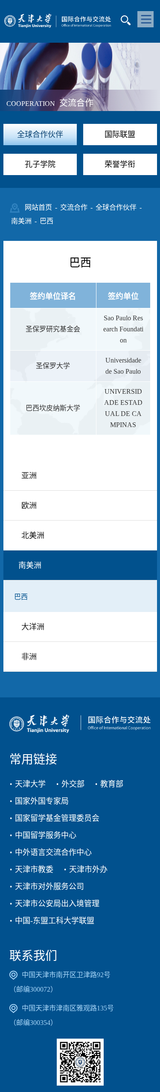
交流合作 (73, 207)
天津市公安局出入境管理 (57, 903)
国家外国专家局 (42, 801)
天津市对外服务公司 (49, 886)
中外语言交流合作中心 (53, 852)
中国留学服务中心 (45, 835)
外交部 (72, 784)
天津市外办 (88, 869)
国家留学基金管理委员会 (57, 818)
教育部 (111, 784)
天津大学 (30, 784)
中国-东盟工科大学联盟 (54, 920)
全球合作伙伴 (116, 207)
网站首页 (38, 207)
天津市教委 (34, 869)
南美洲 (21, 221)
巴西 (46, 221)
